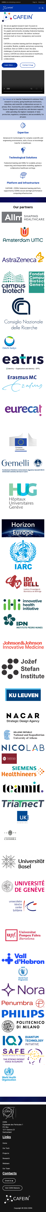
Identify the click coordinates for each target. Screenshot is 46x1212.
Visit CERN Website (12, 1188)
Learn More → (9, 65)
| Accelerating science (11, 2)
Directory (41, 2)
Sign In (35, 2)
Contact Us (26, 65)
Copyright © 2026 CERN (23, 1208)
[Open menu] (39, 8)
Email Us (8, 1181)
